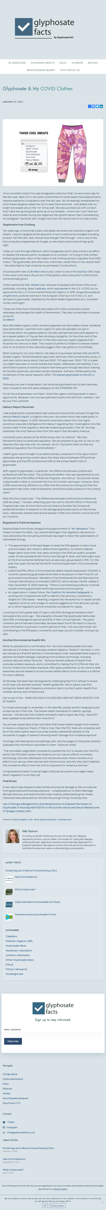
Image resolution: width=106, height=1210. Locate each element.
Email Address (12, 1029)
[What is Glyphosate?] (9, 892)
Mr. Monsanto (80, 528)
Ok (45, 1205)
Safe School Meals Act (26, 876)
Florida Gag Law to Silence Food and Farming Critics (31, 870)
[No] (102, 1202)
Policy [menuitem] (6, 1084)
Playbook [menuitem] (7, 1089)
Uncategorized (64, 819)
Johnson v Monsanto (18, 955)
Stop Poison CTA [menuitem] (11, 1103)
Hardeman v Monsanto (19, 950)
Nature (89, 549)
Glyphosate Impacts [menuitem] (13, 1079)
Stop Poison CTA (70, 70)
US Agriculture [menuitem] (10, 1074)
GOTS (95, 353)
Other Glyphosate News (45, 819)
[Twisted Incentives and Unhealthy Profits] (9, 917)
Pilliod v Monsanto (16, 969)
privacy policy (60, 1189)
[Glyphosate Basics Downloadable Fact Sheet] (9, 904)
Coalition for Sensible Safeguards (70, 592)
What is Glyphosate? (25, 889)
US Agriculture (17, 62)
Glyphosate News (16, 945)
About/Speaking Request (40, 70)
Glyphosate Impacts (42, 62)
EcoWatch (8, 319)
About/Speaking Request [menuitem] (15, 1098)
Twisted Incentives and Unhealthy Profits (35, 914)
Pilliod (9, 964)
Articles (93, 62)
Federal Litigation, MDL (22, 819)
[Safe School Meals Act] (9, 879)
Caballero (11, 936)
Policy (63, 62)
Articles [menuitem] (6, 1093)
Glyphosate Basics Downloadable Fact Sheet (37, 901)
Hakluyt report (20, 416)
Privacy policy (57, 1205)
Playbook (77, 62)
